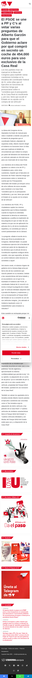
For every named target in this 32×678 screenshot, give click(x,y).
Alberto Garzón (14, 9)
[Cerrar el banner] (29, 318)
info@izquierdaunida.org (20, 654)
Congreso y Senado (7, 12)
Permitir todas (16, 352)
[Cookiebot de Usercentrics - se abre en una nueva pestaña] (18, 318)
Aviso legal (4, 648)
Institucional (18, 12)
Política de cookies (13, 648)
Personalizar (15, 358)
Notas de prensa (6, 15)
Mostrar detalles (21, 347)
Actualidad (5, 9)
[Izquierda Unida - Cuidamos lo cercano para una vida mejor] (6, 4)
